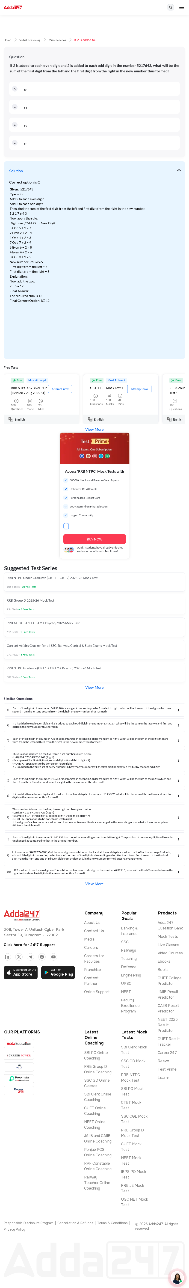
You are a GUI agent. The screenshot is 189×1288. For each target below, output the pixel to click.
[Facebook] (42, 957)
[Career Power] (19, 1055)
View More (94, 429)
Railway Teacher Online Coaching (97, 1183)
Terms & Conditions (112, 1223)
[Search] (170, 7)
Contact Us (94, 931)
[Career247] (19, 1090)
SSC (125, 942)
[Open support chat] (177, 1278)
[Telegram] (30, 957)
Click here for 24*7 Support (29, 944)
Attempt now (60, 389)
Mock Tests (168, 936)
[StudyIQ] (19, 1066)
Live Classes (168, 944)
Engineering (131, 975)
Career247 (167, 1052)
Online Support (97, 991)
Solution (16, 171)
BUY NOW (94, 539)
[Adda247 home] (13, 7)
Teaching (129, 958)
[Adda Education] (19, 1043)
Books (163, 969)
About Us (92, 922)
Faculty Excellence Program (130, 1006)
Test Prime (167, 1069)
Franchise (92, 969)
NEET (126, 991)
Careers (91, 947)
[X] (19, 957)
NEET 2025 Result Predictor (168, 1025)
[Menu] (181, 7)
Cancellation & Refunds (75, 1223)
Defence (128, 967)
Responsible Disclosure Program (28, 1223)
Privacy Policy (14, 1229)
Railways (128, 950)
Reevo (163, 1061)
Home (7, 40)
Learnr (163, 1077)
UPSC (126, 983)
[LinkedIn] (7, 957)
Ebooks (164, 961)
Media (89, 939)
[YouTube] (53, 957)
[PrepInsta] (19, 1078)
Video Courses (170, 953)
